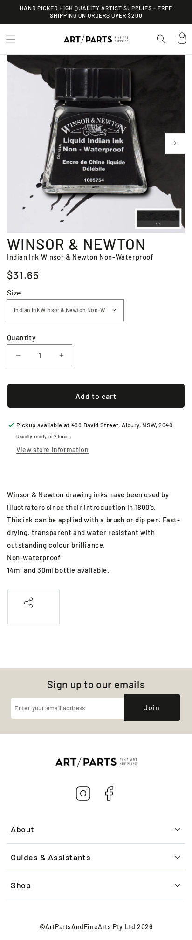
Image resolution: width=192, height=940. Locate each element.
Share (33, 612)
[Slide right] (175, 143)
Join (152, 707)
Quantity (21, 337)
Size (14, 292)
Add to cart (96, 395)
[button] (10, 39)
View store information (52, 449)
